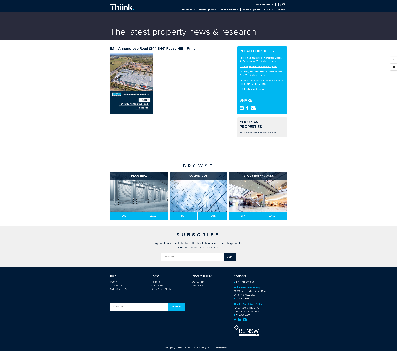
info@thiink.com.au (245, 281)
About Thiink (198, 281)
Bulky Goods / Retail (120, 289)
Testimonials (198, 285)
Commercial (116, 285)
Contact (281, 9)
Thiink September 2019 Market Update (258, 66)
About (267, 9)
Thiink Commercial (122, 7)
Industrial (114, 281)
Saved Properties (251, 9)
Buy (124, 216)
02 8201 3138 (263, 4)
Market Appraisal (208, 9)
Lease (153, 216)
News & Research (230, 9)
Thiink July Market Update (252, 89)
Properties (187, 9)
